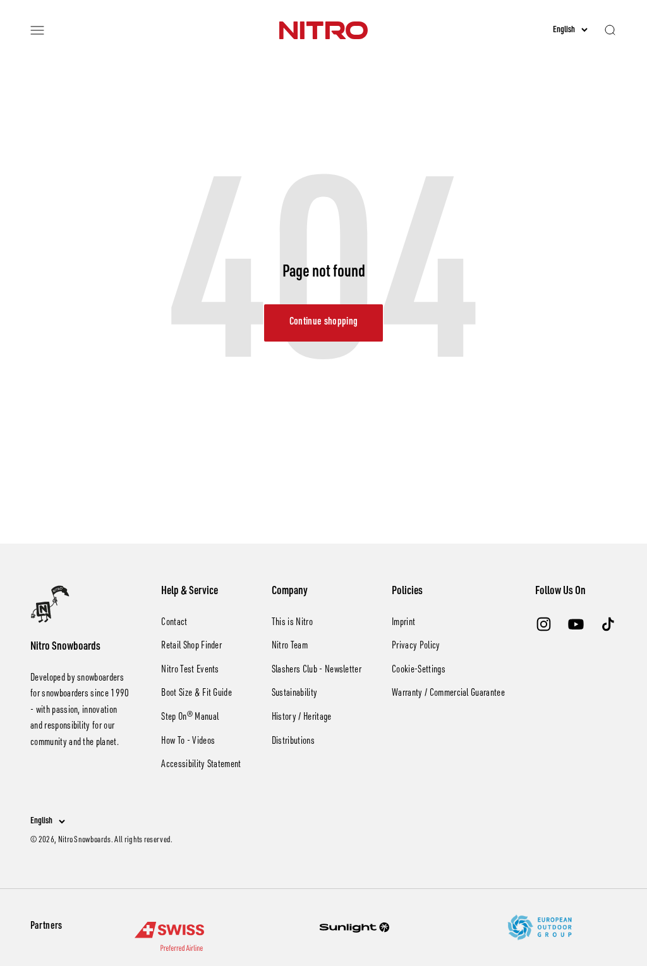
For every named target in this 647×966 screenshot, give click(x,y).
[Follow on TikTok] (608, 624)
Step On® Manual (190, 718)
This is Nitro (292, 623)
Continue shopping (323, 323)
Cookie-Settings (418, 670)
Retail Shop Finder (191, 646)
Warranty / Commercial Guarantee (448, 694)
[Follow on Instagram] (543, 624)
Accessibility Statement (201, 765)
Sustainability (294, 694)
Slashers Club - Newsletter (316, 670)
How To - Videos (188, 742)
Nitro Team (290, 646)
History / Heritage (302, 718)
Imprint (403, 623)
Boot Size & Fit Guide (196, 694)
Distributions (293, 742)
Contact (174, 623)
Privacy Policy (416, 646)
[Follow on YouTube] (575, 624)
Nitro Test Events (190, 670)
